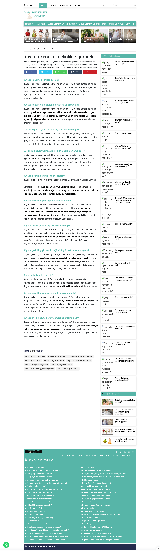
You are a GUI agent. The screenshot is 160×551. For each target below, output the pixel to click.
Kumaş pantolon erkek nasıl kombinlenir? (42, 480)
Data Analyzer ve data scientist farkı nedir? (43, 470)
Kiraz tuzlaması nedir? (91, 518)
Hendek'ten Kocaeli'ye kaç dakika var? (41, 496)
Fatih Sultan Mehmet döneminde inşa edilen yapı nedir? (47, 530)
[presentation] (104, 5)
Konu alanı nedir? (89, 467)
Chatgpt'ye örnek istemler (92, 530)
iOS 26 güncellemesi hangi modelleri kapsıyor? (44, 533)
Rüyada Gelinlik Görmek (35, 24)
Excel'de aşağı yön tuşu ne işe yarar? (96, 524)
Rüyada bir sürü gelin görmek (67, 369)
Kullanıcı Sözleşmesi (88, 455)
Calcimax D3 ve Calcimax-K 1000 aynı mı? (97, 527)
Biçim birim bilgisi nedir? (91, 508)
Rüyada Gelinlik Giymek (56, 24)
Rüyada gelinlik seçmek (56, 356)
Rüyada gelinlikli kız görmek (35, 356)
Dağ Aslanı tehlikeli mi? (35, 467)
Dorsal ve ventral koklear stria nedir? (96, 470)
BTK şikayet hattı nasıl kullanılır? (39, 477)
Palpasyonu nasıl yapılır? (36, 514)
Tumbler (76, 72)
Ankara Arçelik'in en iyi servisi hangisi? (40, 518)
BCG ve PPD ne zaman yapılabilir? (39, 505)
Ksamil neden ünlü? (33, 521)
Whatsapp (61, 72)
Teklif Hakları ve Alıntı (110, 455)
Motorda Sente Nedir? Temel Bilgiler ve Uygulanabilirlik (47, 536)
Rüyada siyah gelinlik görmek (61, 365)
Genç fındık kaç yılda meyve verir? (95, 486)
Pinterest (91, 72)
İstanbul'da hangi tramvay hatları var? (41, 502)
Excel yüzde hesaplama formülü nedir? (97, 496)
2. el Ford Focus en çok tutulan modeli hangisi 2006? (102, 536)
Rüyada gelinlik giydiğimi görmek (81, 356)
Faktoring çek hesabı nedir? (93, 480)
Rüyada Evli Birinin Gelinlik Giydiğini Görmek (87, 24)
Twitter (46, 72)
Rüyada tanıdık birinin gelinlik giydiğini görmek (64, 5)
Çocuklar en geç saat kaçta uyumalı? (96, 499)
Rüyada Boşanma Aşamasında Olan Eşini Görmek (101, 514)
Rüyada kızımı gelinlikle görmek (36, 365)
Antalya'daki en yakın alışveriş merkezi (41, 492)
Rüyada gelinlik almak (33, 361)
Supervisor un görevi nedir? (37, 511)
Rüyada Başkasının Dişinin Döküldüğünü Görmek (100, 540)
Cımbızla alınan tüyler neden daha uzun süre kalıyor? (46, 483)
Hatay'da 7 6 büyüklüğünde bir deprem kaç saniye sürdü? (104, 474)
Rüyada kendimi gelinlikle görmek (50, 49)
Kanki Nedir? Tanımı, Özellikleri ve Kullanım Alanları (45, 540)
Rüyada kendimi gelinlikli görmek (79, 361)
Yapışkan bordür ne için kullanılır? (95, 521)
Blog (35, 49)
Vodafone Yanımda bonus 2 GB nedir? (96, 502)
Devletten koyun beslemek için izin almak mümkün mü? (103, 477)
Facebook (31, 72)
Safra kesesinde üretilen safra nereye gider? (43, 527)
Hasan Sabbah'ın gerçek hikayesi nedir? (97, 483)
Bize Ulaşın (127, 455)
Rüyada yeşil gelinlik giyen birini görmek (39, 369)
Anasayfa (29, 49)
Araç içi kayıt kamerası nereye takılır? (40, 474)
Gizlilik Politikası (69, 455)
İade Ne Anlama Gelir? (34, 508)
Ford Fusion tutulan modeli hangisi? (96, 489)
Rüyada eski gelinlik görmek (54, 361)
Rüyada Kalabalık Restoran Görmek (96, 505)
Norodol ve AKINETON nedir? (93, 511)
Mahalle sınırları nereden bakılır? (39, 499)
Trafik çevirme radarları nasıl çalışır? (96, 533)
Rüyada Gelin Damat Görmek (120, 24)
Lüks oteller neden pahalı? (36, 524)
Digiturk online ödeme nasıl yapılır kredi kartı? (99, 492)
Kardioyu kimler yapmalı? (36, 486)
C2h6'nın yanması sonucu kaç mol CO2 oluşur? (44, 489)
